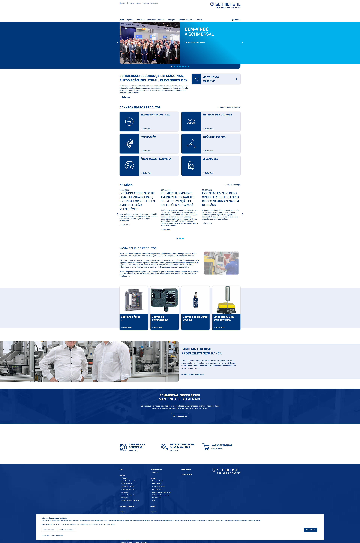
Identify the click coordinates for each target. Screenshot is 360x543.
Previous (117, 43)
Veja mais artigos (233, 185)
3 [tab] (177, 66)
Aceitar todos (310, 530)
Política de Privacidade (57, 535)
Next (242, 43)
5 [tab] (183, 66)
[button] (122, 3)
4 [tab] (180, 66)
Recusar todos (49, 530)
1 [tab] (171, 66)
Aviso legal (46, 535)
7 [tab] (188, 66)
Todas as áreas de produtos (229, 107)
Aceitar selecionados (66, 530)
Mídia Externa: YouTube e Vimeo (104, 524)
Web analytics (86, 524)
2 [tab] (174, 66)
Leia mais (125, 225)
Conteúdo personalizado (71, 524)
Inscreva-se (181, 416)
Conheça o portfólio (197, 58)
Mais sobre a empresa (194, 374)
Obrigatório (56, 524)
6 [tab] (185, 66)
